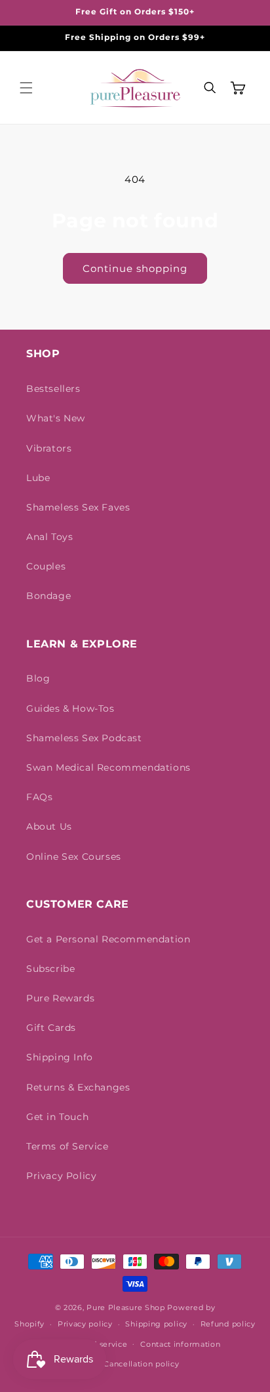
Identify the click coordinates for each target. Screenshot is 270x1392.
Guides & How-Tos (70, 708)
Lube (38, 478)
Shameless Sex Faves (78, 507)
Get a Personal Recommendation (108, 939)
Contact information (180, 1344)
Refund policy (228, 1323)
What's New (55, 418)
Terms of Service (67, 1146)
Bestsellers (53, 389)
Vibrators (48, 448)
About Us (49, 826)
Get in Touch (57, 1117)
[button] (26, 87)
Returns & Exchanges (78, 1087)
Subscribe (50, 969)
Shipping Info (59, 1057)
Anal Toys (49, 537)
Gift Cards (51, 1028)
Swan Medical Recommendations (108, 767)
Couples (46, 566)
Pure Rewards (60, 998)
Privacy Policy (61, 1176)
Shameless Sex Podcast (84, 738)
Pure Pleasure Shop (126, 1307)
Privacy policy (85, 1323)
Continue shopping (135, 268)
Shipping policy (156, 1323)
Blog (38, 678)
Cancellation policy (141, 1363)
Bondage (48, 596)
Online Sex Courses (73, 856)
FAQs (39, 797)
